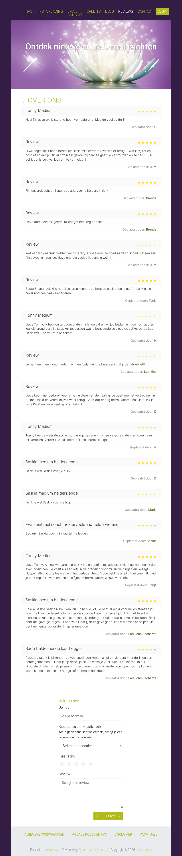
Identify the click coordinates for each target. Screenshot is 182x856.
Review (64, 774)
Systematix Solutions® (93, 850)
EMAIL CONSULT (74, 13)
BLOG (109, 11)
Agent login (144, 850)
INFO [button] (28, 11)
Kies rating (67, 756)
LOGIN (162, 11)
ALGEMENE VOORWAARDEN (44, 834)
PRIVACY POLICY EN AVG (89, 834)
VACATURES (149, 834)
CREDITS (94, 11)
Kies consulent (91, 731)
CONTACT (145, 11)
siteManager (51, 850)
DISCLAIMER (123, 834)
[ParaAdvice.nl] (16, 10)
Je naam (66, 707)
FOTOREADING (51, 11)
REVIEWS (125, 11)
